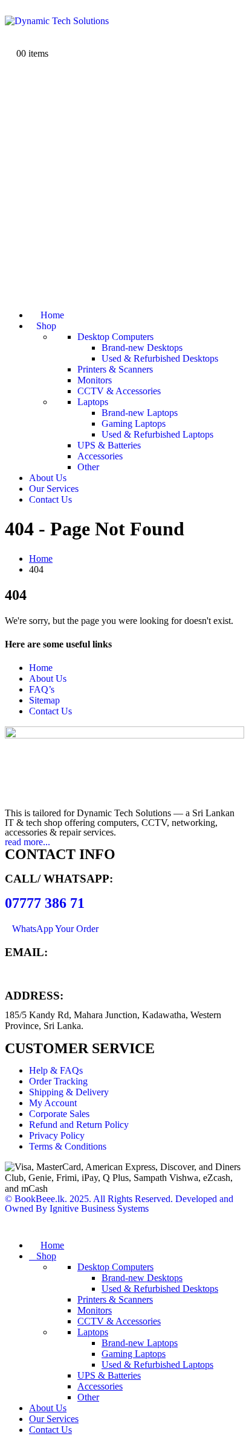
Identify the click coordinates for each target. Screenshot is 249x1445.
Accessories (100, 456)
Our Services (54, 488)
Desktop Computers (115, 337)
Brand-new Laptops (140, 413)
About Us (47, 478)
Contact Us (50, 499)
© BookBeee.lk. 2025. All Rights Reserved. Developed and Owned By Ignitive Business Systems (119, 1204)
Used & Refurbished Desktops (160, 358)
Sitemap (44, 700)
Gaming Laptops (134, 423)
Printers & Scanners (115, 369)
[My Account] (10, 32)
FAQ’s (41, 689)
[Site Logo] (57, 21)
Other (88, 467)
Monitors (94, 380)
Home (52, 315)
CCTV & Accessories (119, 391)
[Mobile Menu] (10, 10)
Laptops (92, 402)
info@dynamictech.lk (46, 972)
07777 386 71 (45, 903)
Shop (46, 326)
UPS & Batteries (109, 445)
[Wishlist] (10, 42)
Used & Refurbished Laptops (157, 434)
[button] (12, 1225)
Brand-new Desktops (142, 347)
